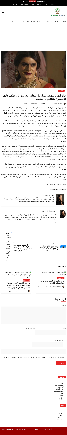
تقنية (62, 393)
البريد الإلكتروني (58, 340)
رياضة (61, 395)
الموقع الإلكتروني (30, 328)
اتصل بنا (46, 4)
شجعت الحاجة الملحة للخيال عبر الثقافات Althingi (52, 282)
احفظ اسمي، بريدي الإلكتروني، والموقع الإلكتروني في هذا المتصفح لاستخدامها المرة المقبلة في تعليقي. (33, 357)
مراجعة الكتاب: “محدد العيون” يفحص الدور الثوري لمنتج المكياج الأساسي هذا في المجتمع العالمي (17, 285)
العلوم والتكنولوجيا (58, 391)
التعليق (63, 305)
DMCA (52, 4)
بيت (62, 383)
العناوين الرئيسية (58, 385)
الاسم (63, 328)
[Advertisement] (33, 37)
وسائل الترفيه (61, 91)
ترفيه (62, 397)
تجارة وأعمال (59, 389)
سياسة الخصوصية (24, 4)
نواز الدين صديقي (56, 108)
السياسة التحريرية (36, 4)
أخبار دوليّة (60, 387)
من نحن (15, 4)
